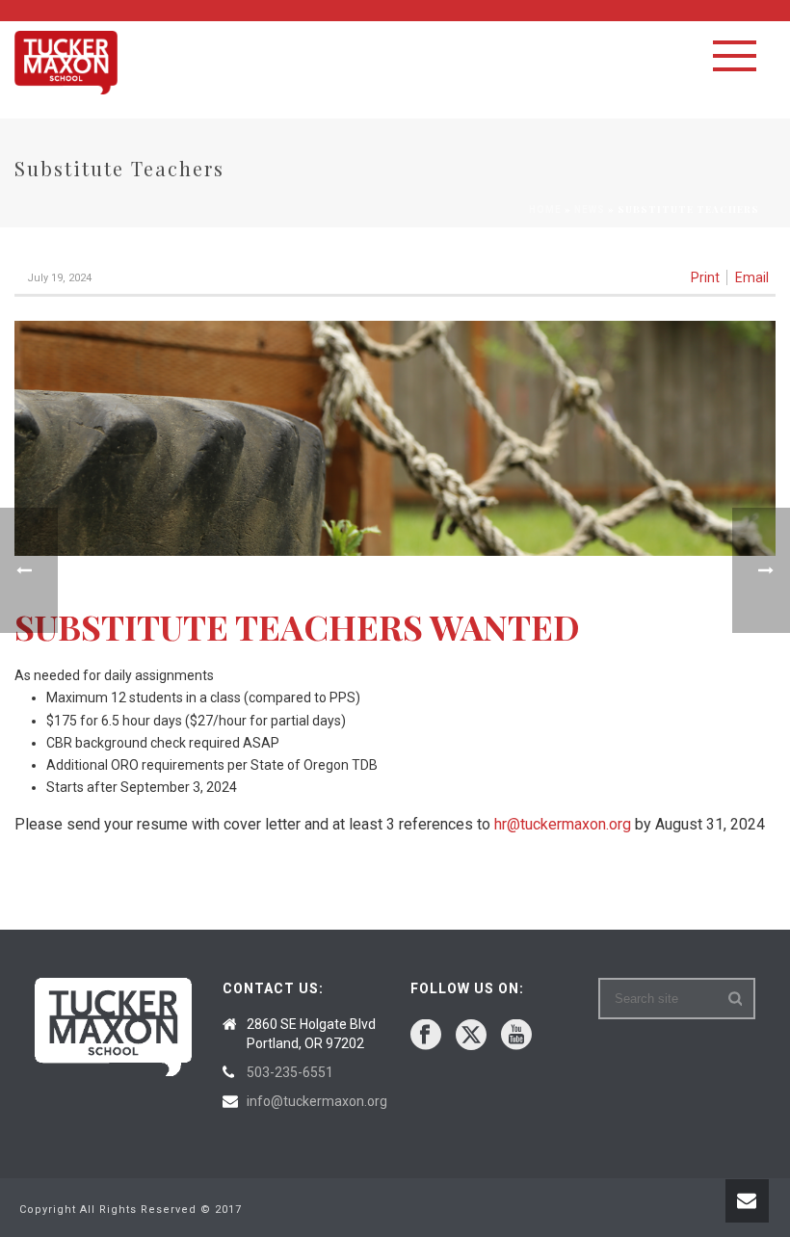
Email (752, 277)
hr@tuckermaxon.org (562, 824)
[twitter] (471, 1035)
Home (545, 209)
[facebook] (425, 1035)
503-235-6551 (290, 1072)
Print (705, 277)
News (589, 209)
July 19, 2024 (59, 278)
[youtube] (516, 1035)
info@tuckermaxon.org (317, 1101)
